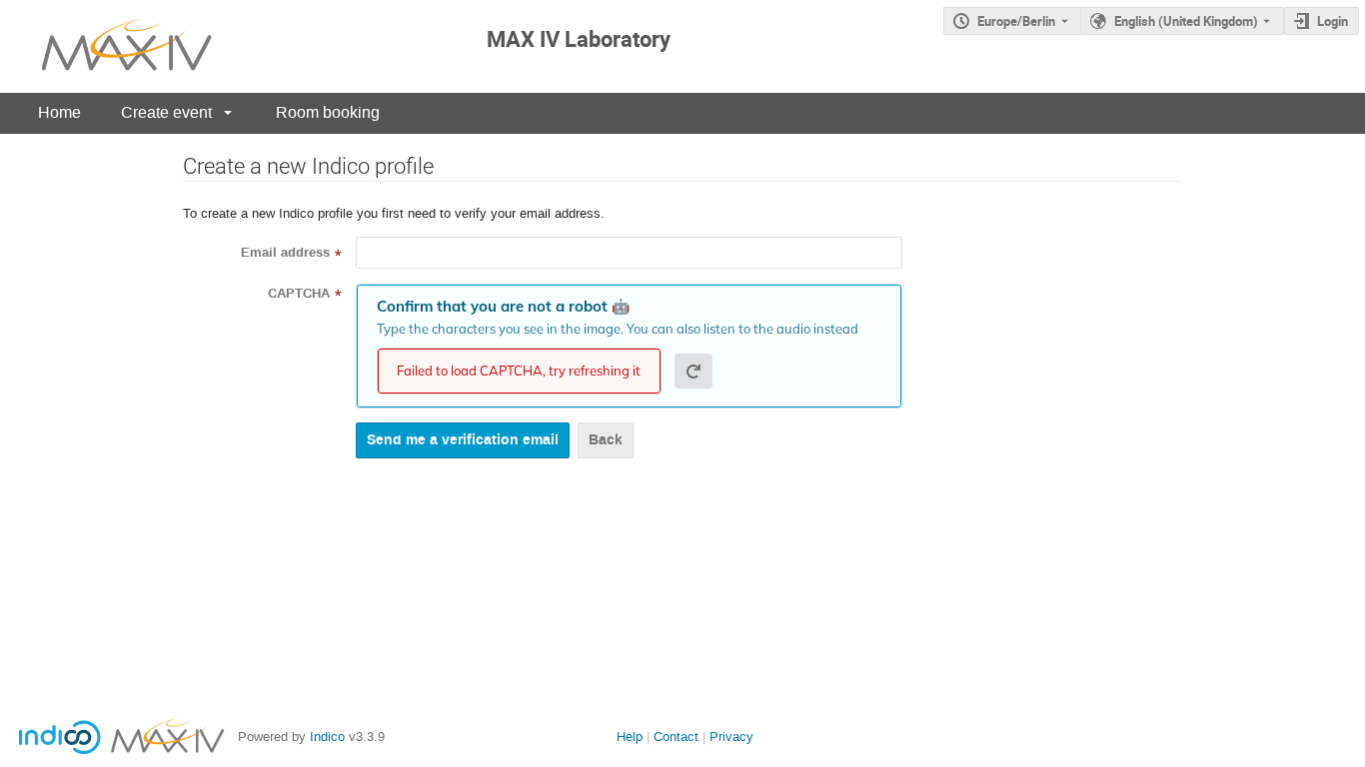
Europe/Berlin (1016, 21)
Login (1332, 21)
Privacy (731, 736)
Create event (166, 112)
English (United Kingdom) (1186, 21)
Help (630, 736)
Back (606, 439)
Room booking (328, 112)
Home (59, 112)
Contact (676, 736)
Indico (327, 736)
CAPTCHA (299, 294)
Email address (285, 253)
